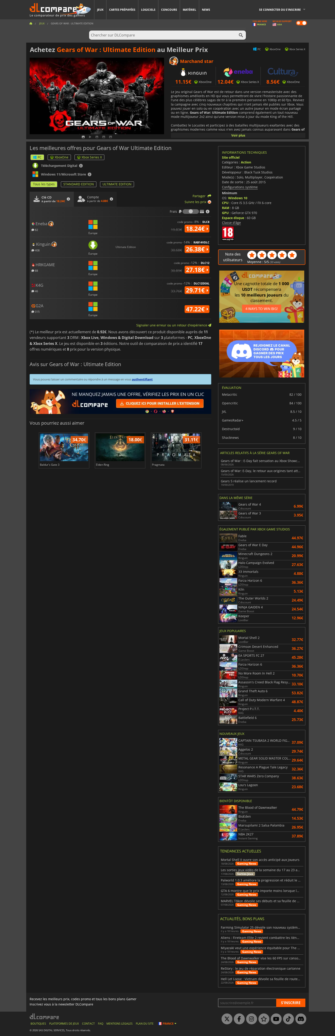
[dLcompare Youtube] (275, 1019)
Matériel (189, 10)
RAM (225, 208)
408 (37, 250)
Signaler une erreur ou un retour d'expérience (172, 325)
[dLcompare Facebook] (238, 1019)
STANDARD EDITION (78, 184)
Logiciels (148, 10)
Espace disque (233, 218)
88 (36, 270)
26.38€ (196, 249)
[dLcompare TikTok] (287, 1019)
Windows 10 (237, 198)
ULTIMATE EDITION (117, 184)
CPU (225, 203)
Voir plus (238, 135)
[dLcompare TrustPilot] (262, 1019)
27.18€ (196, 270)
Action (246, 162)
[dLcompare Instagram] (250, 1019)
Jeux (100, 10)
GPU (225, 213)
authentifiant (142, 379)
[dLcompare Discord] (299, 1019)
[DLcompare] (44, 1016)
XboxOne (61, 157)
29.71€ (196, 290)
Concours (169, 10)
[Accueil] (30, 23)
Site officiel (231, 157)
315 (37, 311)
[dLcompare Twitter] (226, 1019)
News (206, 10)
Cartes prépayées (122, 10)
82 (36, 229)
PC (39, 157)
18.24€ (196, 229)
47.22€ (196, 309)
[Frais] (191, 211)
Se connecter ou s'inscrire (280, 10)
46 (36, 291)
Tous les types (44, 184)
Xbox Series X (92, 157)
